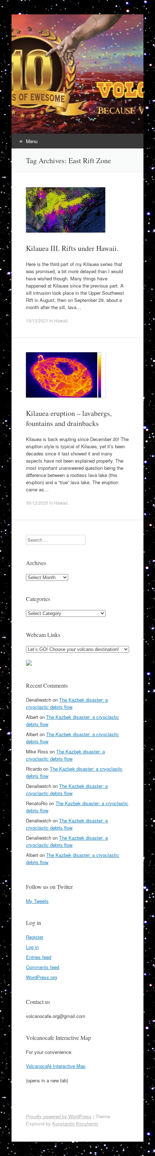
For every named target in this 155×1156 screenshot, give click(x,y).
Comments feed (42, 967)
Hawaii (61, 320)
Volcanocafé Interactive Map (55, 1066)
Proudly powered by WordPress (59, 1116)
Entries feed (38, 957)
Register (34, 936)
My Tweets (37, 901)
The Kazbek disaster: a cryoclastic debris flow (67, 703)
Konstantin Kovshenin (75, 1123)
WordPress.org (41, 977)
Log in (32, 947)
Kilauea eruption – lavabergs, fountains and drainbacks (69, 418)
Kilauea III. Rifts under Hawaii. (72, 248)
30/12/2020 (37, 503)
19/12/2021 (37, 320)
